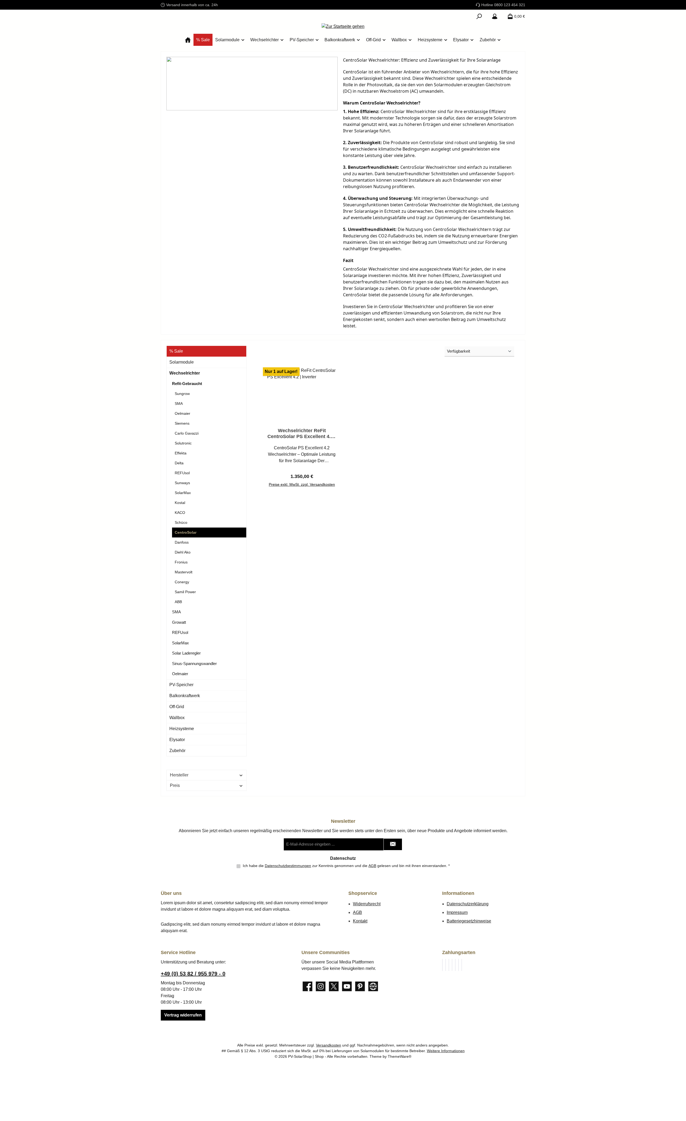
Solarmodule (181, 362)
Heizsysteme (181, 728)
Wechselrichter (184, 373)
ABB (178, 602)
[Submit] (392, 844)
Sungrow (182, 393)
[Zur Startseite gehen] (343, 26)
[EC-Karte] (461, 965)
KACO (180, 512)
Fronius (181, 562)
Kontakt (360, 921)
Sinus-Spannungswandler (194, 663)
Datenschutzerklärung (468, 904)
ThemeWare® (399, 1056)
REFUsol (182, 473)
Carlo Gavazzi (187, 433)
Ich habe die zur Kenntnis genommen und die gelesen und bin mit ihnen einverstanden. (346, 866)
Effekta (181, 453)
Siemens (182, 423)
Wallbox (177, 717)
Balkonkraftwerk (184, 695)
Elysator (177, 739)
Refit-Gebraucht (187, 383)
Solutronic (183, 443)
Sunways (182, 483)
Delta (179, 463)
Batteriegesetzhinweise (469, 921)
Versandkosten (328, 1045)
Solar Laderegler (186, 653)
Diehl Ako (183, 552)
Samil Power (185, 592)
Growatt (179, 622)
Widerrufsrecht (367, 904)
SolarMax (183, 493)
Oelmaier (182, 413)
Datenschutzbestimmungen (288, 866)
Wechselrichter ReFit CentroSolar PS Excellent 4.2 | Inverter (301, 433)
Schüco (181, 522)
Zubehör (177, 750)
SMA (179, 403)
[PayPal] (442, 965)
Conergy (182, 582)
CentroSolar (185, 532)
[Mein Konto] (494, 16)
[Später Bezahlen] (445, 965)
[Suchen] (479, 16)
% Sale (176, 351)
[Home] (187, 40)
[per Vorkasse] (458, 965)
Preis (175, 785)
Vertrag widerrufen (183, 1015)
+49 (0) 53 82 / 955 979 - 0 (193, 974)
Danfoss (182, 542)
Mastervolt (183, 572)
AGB (372, 866)
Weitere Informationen (446, 1051)
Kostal (180, 502)
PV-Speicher (181, 684)
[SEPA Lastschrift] (455, 965)
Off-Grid (176, 706)
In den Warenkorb (302, 482)
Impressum (457, 912)
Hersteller (179, 775)
